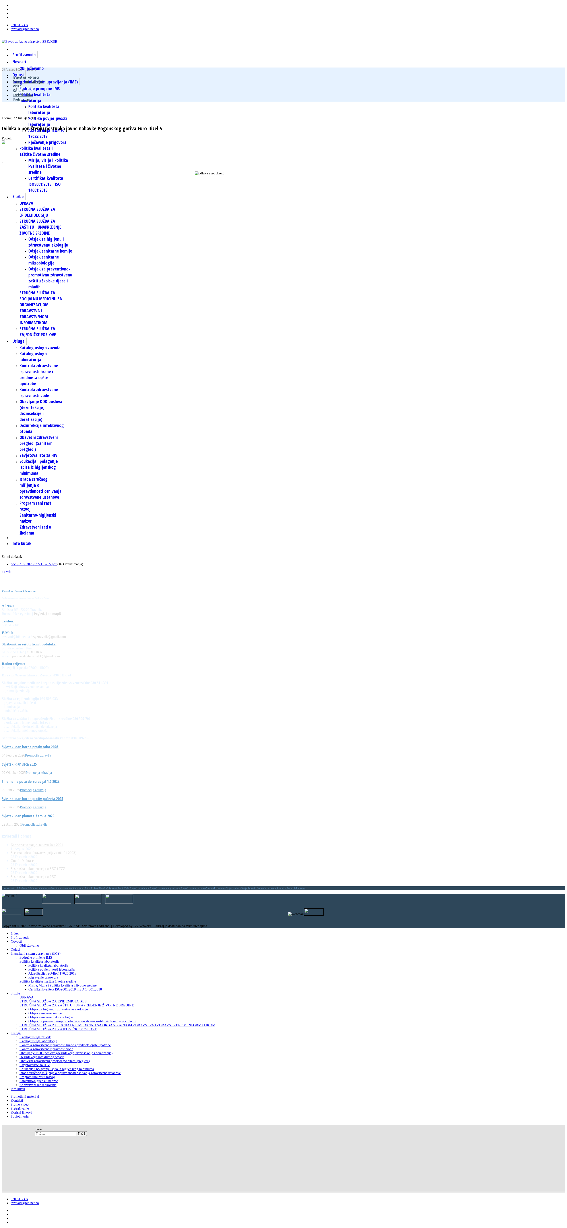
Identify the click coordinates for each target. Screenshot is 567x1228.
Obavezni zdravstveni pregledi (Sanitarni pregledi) (38, 443)
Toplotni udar (20, 1116)
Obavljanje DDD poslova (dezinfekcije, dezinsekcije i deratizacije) (40, 410)
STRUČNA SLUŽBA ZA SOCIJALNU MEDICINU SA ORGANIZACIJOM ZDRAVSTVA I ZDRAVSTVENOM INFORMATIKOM (40, 308)
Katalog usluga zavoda (39, 348)
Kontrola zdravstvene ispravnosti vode (38, 392)
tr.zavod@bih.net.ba (25, 29)
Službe (18, 196)
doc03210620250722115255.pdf (34, 564)
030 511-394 (19, 25)
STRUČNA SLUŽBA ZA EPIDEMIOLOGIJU (37, 212)
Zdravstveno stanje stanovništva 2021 (37, 845)
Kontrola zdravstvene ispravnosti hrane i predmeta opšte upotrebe (38, 374)
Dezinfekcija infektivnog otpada (41, 1057)
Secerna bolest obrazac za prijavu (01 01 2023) (43, 853)
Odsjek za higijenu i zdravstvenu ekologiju (48, 242)
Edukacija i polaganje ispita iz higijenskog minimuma (38, 467)
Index (15, 933)
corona (6, 888)
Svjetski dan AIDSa (119, 888)
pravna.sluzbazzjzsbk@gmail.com (36, 656)
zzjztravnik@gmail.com (49, 637)
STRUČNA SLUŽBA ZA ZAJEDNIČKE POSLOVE (37, 332)
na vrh (6, 571)
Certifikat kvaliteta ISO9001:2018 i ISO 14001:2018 (45, 184)
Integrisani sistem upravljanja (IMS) (35, 953)
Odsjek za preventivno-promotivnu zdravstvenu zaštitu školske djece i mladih (50, 278)
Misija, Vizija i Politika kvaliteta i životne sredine (48, 166)
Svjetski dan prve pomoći (194, 888)
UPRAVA (26, 203)
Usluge (18, 341)
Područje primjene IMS (39, 88)
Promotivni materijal (25, 1096)
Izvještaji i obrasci (26, 77)
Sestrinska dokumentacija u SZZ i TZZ (38, 869)
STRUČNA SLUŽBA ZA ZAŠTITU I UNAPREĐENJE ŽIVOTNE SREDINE (40, 227)
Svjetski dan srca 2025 (19, 764)
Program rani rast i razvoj (37, 1077)
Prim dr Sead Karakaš (97, 888)
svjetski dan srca (217, 888)
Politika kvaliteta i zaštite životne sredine (39, 151)
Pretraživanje (22, 99)
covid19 (14, 888)
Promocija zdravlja (38, 755)
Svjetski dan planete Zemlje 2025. (28, 816)
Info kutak (21, 543)
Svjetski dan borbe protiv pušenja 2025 (32, 798)
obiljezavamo (77, 888)
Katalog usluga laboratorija (33, 357)
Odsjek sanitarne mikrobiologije (43, 260)
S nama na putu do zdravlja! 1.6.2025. (31, 781)
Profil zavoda (24, 55)
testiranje (272, 888)
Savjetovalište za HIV (38, 455)
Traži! (81, 1133)
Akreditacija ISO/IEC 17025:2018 (46, 133)
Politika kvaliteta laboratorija (43, 109)
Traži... (40, 1129)
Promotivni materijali (28, 81)
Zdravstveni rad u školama (37, 1085)
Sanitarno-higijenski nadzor (38, 1081)
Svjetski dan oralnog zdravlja (165, 888)
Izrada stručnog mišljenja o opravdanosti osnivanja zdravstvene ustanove (40, 488)
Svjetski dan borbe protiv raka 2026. (30, 746)
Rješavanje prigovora (47, 142)
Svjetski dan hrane (140, 888)
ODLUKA (34, 652)
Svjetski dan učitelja (237, 888)
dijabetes (23, 888)
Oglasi (15, 949)
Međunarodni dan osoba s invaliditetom (49, 888)
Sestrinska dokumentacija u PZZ (33, 877)
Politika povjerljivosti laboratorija (47, 121)
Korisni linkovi (23, 95)
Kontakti (19, 90)
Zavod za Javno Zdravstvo (291, 888)
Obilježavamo (29, 945)
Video (17, 86)
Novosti (19, 62)
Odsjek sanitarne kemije (50, 251)
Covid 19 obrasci (23, 861)
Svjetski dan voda (257, 888)
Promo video (20, 1104)
